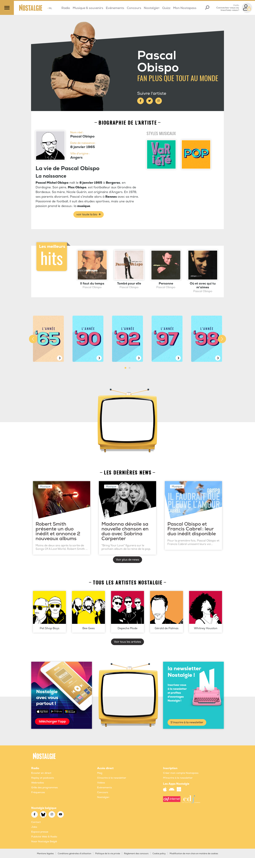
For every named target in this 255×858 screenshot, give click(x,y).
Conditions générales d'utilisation (74, 853)
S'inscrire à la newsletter (187, 722)
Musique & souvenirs (88, 8)
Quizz (166, 8)
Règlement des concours (136, 853)
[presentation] (33, 339)
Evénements (115, 8)
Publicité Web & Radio (44, 836)
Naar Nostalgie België (44, 841)
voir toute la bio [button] (87, 214)
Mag (99, 773)
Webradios (37, 782)
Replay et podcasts (42, 777)
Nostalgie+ (152, 8)
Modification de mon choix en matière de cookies (194, 853)
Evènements (104, 787)
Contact (36, 822)
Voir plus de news (127, 559)
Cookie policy (159, 853)
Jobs (34, 826)
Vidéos (101, 782)
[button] (125, 368)
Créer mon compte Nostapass (180, 773)
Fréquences (38, 792)
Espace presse (39, 831)
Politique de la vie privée (107, 853)
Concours (134, 8)
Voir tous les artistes (127, 642)
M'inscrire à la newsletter (178, 777)
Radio (65, 8)
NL (49, 8)
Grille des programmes (44, 787)
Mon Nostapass (184, 8)
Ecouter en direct (41, 773)
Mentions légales (45, 853)
